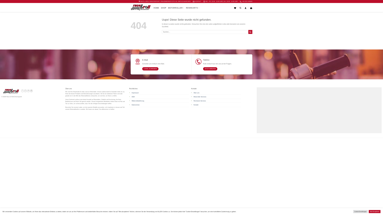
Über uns (196, 93)
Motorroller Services (200, 97)
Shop (163, 8)
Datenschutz (136, 105)
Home (156, 8)
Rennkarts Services (200, 101)
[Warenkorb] (251, 8)
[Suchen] (240, 8)
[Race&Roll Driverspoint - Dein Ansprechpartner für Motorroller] (141, 7)
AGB (133, 97)
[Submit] (250, 32)
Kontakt (196, 105)
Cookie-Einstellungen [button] (360, 211)
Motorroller (175, 8)
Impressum (135, 93)
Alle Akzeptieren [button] (374, 211)
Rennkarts (192, 8)
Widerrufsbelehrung (138, 101)
